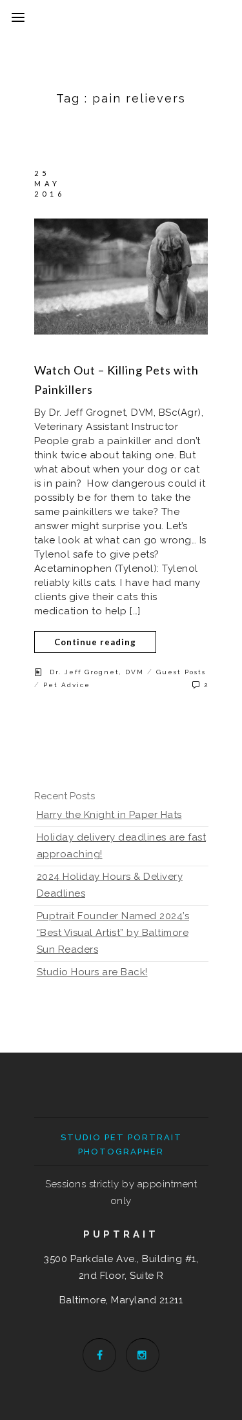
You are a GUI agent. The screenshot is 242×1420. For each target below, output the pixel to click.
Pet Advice (66, 684)
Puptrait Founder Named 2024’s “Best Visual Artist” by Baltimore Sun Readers (113, 932)
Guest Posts (181, 672)
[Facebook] (99, 1355)
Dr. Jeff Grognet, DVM (97, 672)
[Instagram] (142, 1355)
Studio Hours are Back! (92, 972)
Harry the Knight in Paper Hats (109, 815)
